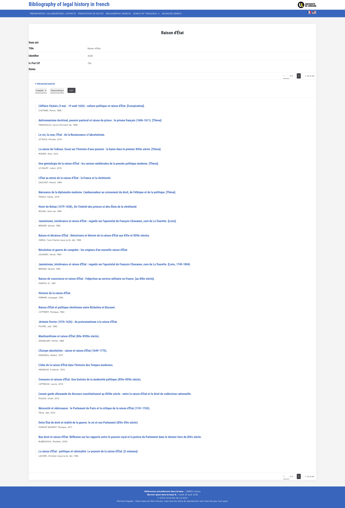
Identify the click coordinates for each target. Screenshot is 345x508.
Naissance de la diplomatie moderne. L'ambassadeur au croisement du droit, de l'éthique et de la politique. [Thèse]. (107, 192)
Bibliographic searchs (118, 13)
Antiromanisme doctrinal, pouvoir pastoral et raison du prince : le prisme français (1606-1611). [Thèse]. (100, 120)
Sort (71, 90)
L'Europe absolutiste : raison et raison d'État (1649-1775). (73, 350)
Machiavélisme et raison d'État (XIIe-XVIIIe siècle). (69, 336)
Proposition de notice (91, 13)
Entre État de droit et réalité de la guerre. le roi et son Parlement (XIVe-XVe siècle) (88, 422)
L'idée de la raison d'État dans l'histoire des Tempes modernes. (76, 365)
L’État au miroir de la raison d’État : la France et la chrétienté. (75, 178)
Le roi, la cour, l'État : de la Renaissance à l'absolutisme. (72, 134)
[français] (309, 12)
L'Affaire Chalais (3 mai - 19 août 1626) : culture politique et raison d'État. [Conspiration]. (92, 106)
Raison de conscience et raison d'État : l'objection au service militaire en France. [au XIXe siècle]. (97, 278)
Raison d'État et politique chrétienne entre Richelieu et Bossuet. (77, 307)
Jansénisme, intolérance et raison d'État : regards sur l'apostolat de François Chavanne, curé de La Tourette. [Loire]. (108, 221)
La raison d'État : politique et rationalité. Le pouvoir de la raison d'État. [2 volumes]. (88, 451)
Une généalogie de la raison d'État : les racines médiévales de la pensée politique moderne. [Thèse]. (99, 163)
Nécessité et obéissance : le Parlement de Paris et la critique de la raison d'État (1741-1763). (94, 408)
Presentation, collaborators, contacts (53, 13)
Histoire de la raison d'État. (55, 293)
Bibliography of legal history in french (69, 4)
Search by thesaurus (145, 13)
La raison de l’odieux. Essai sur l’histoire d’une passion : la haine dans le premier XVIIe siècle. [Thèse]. (100, 149)
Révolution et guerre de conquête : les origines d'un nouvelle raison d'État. (83, 250)
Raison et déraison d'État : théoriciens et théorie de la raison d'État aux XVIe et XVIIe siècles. (94, 235)
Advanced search (172, 13)
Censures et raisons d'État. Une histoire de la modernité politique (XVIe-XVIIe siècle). (90, 379)
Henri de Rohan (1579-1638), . (88, 206)
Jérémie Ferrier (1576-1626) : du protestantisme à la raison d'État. (78, 321)
